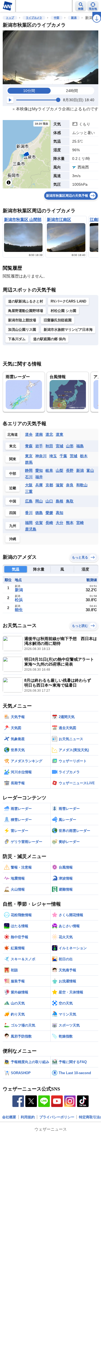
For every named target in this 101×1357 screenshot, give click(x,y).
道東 (59, 434)
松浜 (19, 600)
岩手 (39, 446)
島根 (59, 501)
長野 (70, 470)
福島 (80, 446)
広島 (29, 501)
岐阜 (49, 470)
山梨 (59, 470)
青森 (29, 446)
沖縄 (12, 539)
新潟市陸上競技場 (22, 320)
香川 (29, 513)
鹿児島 (30, 529)
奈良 (70, 485)
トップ (10, 17)
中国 (12, 501)
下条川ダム (17, 339)
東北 (12, 446)
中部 (56, 17)
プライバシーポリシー (56, 1117)
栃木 (84, 456)
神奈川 (41, 456)
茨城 (73, 456)
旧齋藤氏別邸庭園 (58, 320)
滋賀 (59, 485)
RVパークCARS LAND (68, 301)
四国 (12, 513)
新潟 (73, 17)
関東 (12, 459)
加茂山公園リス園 (22, 330)
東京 (29, 456)
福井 (39, 477)
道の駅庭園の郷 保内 (49, 339)
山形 (70, 446)
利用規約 (28, 1117)
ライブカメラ (34, 17)
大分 (59, 523)
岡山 (39, 501)
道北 (49, 434)
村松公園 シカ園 (63, 311)
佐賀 (39, 523)
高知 (59, 513)
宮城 (59, 446)
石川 (29, 477)
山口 (49, 501)
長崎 (49, 523)
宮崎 (80, 523)
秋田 (49, 446)
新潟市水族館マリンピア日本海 (68, 330)
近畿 (12, 488)
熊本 (70, 523)
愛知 (39, 470)
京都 (49, 485)
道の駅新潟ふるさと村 (25, 301)
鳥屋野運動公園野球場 (25, 311)
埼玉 (53, 456)
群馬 (29, 462)
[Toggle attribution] (8, 182)
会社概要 (9, 1117)
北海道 (12, 435)
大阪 (29, 485)
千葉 (63, 456)
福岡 (29, 523)
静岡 (29, 470)
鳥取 (70, 501)
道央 (29, 434)
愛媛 (49, 513)
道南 (39, 434)
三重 (29, 491)
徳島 (39, 513)
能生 (19, 610)
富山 (90, 470)
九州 (12, 526)
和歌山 (82, 485)
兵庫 (39, 485)
